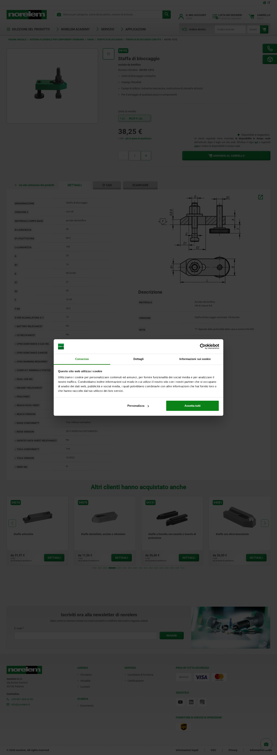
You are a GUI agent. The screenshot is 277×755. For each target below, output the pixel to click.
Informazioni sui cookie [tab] (194, 359)
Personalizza (135, 405)
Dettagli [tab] (138, 359)
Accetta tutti (192, 405)
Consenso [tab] (82, 359)
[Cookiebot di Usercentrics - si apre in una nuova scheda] (202, 346)
